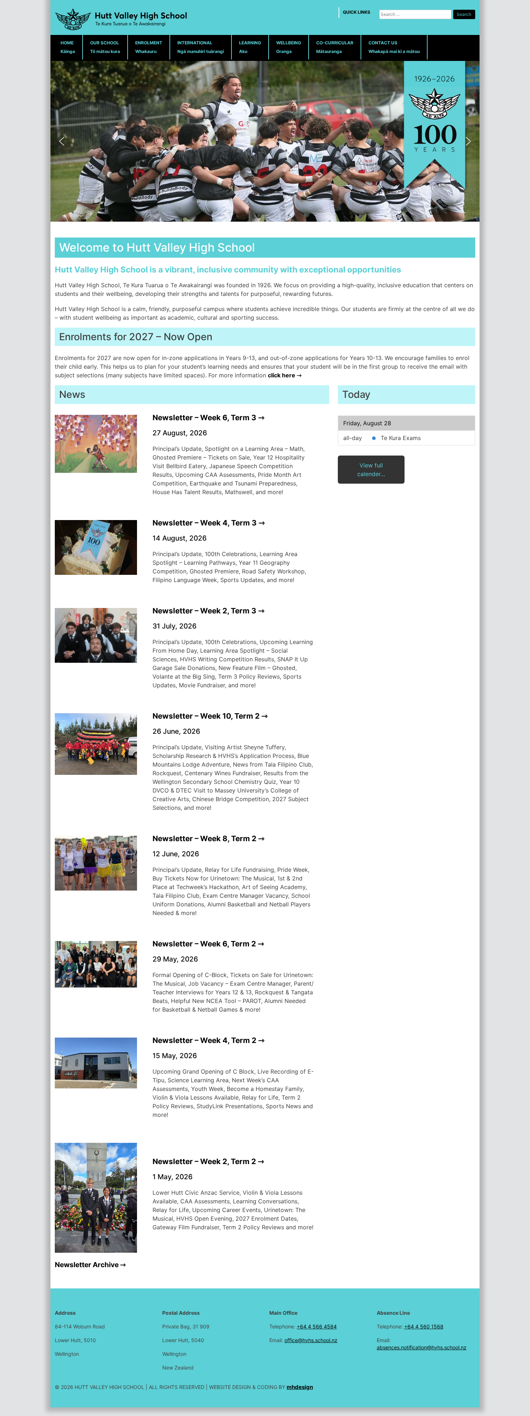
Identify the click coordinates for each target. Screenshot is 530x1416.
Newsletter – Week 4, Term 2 (204, 1040)
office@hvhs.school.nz (310, 1340)
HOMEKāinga (68, 47)
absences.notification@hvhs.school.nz (422, 1347)
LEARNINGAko (250, 47)
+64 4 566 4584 (317, 1326)
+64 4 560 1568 (423, 1326)
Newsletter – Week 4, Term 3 (205, 522)
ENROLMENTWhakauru (148, 47)
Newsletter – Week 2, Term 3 (204, 610)
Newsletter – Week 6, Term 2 (204, 943)
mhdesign (300, 1387)
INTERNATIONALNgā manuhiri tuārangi (200, 47)
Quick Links (356, 12)
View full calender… (371, 470)
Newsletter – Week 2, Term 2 (204, 1161)
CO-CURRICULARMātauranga (334, 47)
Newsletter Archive (87, 1264)
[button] (61, 141)
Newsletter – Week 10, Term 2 (206, 715)
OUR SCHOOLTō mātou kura (105, 47)
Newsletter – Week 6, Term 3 (204, 417)
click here (281, 375)
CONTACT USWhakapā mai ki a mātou (394, 47)
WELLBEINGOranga (288, 47)
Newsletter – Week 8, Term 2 (204, 838)
